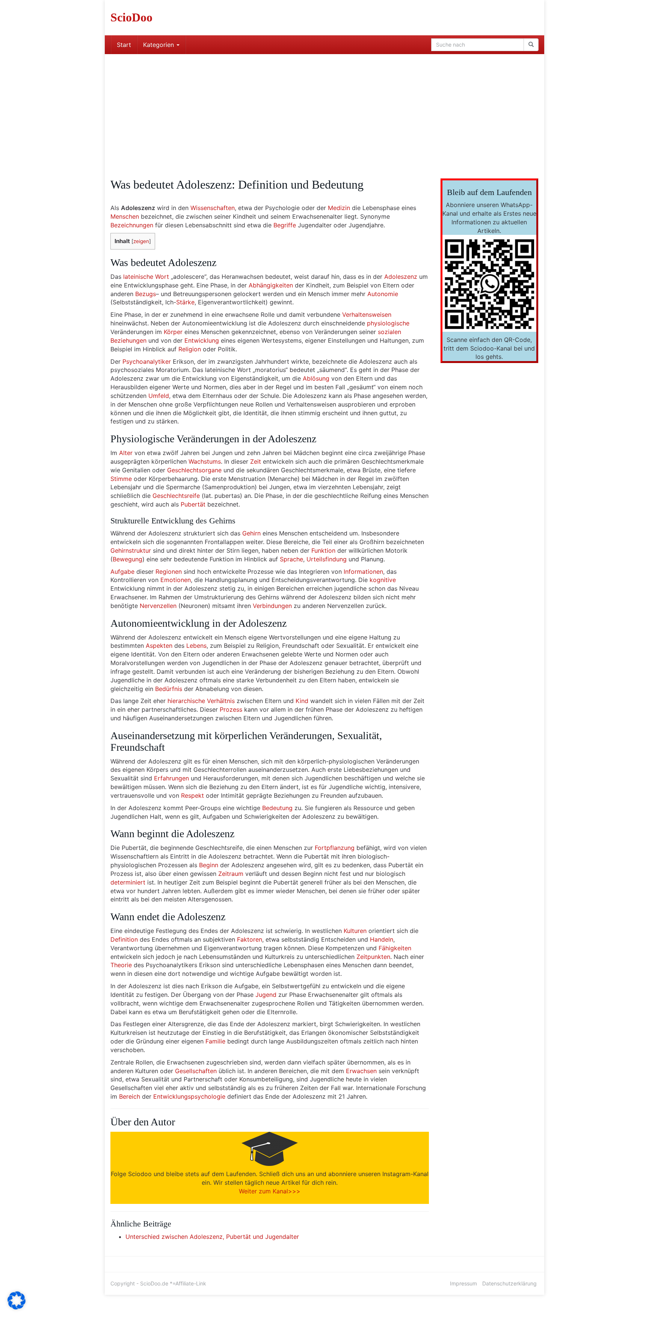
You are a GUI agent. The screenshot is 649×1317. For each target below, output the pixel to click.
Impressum (463, 1283)
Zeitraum (230, 873)
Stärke (185, 302)
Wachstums (205, 461)
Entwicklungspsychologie (189, 1096)
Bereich (129, 1096)
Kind (302, 701)
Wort (162, 276)
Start (124, 44)
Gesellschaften (196, 1071)
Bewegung (127, 559)
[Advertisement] (324, 110)
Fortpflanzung (335, 847)
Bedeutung (277, 808)
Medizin (339, 208)
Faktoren (249, 939)
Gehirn (251, 533)
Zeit (255, 461)
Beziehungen (128, 340)
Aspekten (159, 645)
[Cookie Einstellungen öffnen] (17, 1307)
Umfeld (158, 395)
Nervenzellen (158, 605)
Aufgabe (122, 571)
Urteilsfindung (326, 559)
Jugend (265, 994)
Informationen (363, 571)
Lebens (196, 645)
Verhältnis (221, 701)
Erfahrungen (171, 778)
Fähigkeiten (395, 948)
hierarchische (186, 701)
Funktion (323, 550)
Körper (173, 332)
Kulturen (355, 930)
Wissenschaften (212, 208)
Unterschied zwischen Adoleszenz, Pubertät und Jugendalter (212, 1236)
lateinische (138, 276)
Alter (126, 453)
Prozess (231, 709)
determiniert (127, 882)
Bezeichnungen (131, 225)
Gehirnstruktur (130, 550)
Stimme (121, 478)
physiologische (388, 323)
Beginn (208, 865)
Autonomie (382, 294)
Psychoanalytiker (146, 361)
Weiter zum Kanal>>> (269, 1191)
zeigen (141, 241)
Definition (124, 939)
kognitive (383, 580)
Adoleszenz (400, 276)
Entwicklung (201, 340)
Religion (189, 349)
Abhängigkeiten (271, 285)
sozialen (389, 332)
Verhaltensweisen (366, 314)
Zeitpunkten (373, 956)
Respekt (192, 795)
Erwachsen (361, 1071)
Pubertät (193, 504)
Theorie (121, 965)
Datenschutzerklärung (509, 1283)
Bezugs (145, 294)
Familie (215, 1041)
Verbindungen (272, 605)
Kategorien (159, 44)
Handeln (381, 939)
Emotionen (175, 580)
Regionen (168, 571)
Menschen (124, 216)
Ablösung (316, 378)
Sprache (291, 559)
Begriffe (284, 225)
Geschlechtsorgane (194, 470)
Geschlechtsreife (176, 495)
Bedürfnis (168, 689)
